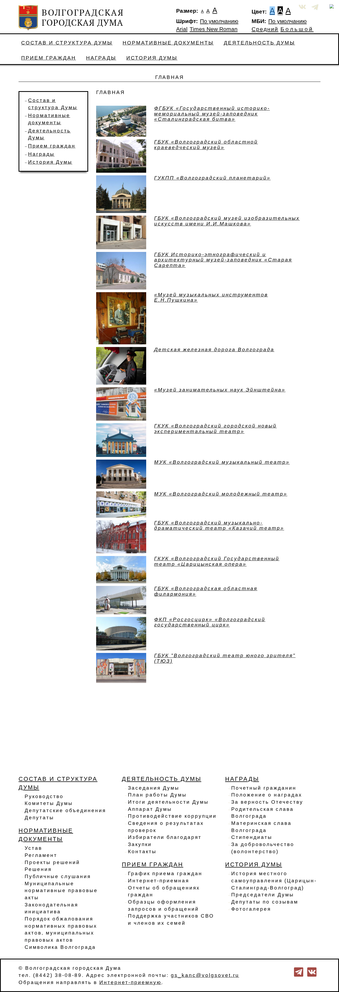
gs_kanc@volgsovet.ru (205, 975)
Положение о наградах (266, 795)
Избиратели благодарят (165, 837)
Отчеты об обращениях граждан (164, 891)
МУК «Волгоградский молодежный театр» (220, 494)
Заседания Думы (153, 788)
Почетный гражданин (263, 788)
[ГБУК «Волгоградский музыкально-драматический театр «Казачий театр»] (121, 536)
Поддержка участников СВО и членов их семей (171, 919)
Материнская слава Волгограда (261, 826)
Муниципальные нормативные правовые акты (61, 890)
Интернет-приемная (158, 880)
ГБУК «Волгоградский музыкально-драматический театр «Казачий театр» (219, 525)
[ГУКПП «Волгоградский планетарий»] (121, 194)
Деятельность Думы (259, 43)
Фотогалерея (251, 909)
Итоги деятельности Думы (168, 802)
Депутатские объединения (65, 810)
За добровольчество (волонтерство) (262, 848)
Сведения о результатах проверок (166, 826)
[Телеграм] (298, 972)
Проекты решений (52, 862)
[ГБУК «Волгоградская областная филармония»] (121, 600)
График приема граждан (165, 873)
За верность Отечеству (267, 802)
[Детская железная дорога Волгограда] (121, 365)
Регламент (41, 855)
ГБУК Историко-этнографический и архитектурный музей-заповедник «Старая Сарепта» (223, 260)
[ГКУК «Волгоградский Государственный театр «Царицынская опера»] (121, 569)
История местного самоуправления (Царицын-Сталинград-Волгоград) (274, 880)
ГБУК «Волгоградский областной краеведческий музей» (206, 144)
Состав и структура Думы (67, 43)
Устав (33, 848)
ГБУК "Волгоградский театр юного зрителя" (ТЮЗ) (225, 658)
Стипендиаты (251, 837)
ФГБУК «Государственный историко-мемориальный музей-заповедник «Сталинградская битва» (212, 113)
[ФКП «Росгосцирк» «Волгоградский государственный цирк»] (121, 633)
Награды (101, 58)
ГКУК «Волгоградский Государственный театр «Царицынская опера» (216, 561)
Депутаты (39, 817)
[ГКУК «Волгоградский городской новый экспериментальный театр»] (121, 439)
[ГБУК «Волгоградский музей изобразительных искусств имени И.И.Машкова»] (121, 232)
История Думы (151, 58)
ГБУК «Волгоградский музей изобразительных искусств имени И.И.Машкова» (227, 220)
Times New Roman (214, 29)
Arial (182, 29)
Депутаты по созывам (264, 902)
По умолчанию (219, 21)
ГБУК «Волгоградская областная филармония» (205, 591)
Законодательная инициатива (51, 908)
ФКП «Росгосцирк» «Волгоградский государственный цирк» (209, 622)
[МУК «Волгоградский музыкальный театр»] (121, 474)
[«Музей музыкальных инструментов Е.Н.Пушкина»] (121, 318)
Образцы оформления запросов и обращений (163, 905)
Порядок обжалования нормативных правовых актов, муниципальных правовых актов (61, 929)
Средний (265, 29)
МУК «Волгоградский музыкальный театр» (222, 462)
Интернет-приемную (130, 982)
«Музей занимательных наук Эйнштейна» (220, 390)
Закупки (140, 844)
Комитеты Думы (49, 803)
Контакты (142, 851)
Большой (297, 29)
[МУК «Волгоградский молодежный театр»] (121, 504)
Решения (38, 869)
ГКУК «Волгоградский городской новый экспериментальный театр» (215, 428)
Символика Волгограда (60, 947)
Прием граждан (48, 58)
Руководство (44, 796)
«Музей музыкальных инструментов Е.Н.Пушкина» (211, 297)
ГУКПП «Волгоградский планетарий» (212, 178)
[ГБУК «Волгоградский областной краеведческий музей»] (121, 155)
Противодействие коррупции (172, 816)
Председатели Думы (262, 894)
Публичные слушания (58, 876)
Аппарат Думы (150, 809)
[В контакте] (311, 972)
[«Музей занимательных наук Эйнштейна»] (121, 403)
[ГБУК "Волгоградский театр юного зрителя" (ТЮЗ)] (121, 667)
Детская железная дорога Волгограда (214, 349)
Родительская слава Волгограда (262, 812)
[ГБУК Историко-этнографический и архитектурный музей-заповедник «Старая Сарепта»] (121, 270)
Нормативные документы (168, 43)
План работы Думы (157, 795)
